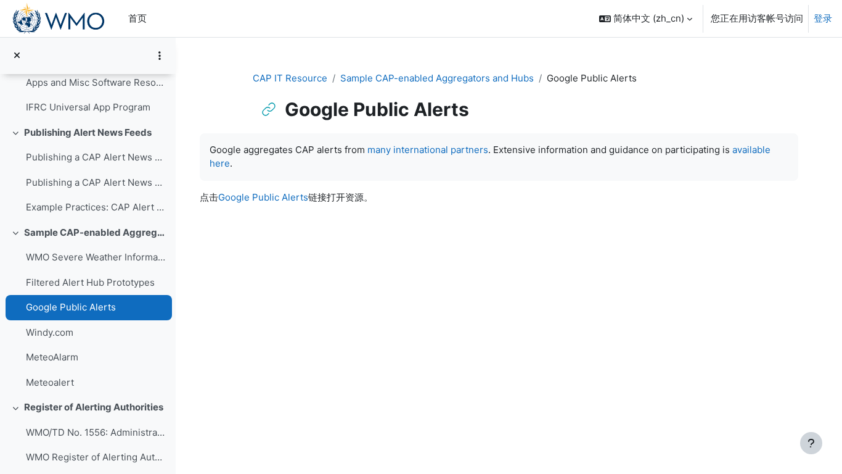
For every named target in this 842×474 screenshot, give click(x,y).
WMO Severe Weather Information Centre (96, 257)
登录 (823, 18)
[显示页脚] (811, 443)
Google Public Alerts (71, 307)
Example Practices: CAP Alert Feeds (96, 207)
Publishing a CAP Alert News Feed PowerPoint (96, 182)
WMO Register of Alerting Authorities (96, 457)
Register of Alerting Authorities (93, 407)
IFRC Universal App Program (88, 107)
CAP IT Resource (290, 78)
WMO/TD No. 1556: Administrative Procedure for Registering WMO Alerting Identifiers (96, 432)
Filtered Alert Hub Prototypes (90, 282)
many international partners (427, 150)
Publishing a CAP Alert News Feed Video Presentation (96, 157)
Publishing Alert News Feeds (88, 132)
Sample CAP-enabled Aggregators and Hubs (95, 232)
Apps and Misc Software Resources (96, 82)
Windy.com (49, 332)
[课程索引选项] (160, 55)
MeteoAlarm (52, 357)
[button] (645, 18)
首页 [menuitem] (137, 18)
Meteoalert (50, 382)
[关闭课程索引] (17, 55)
